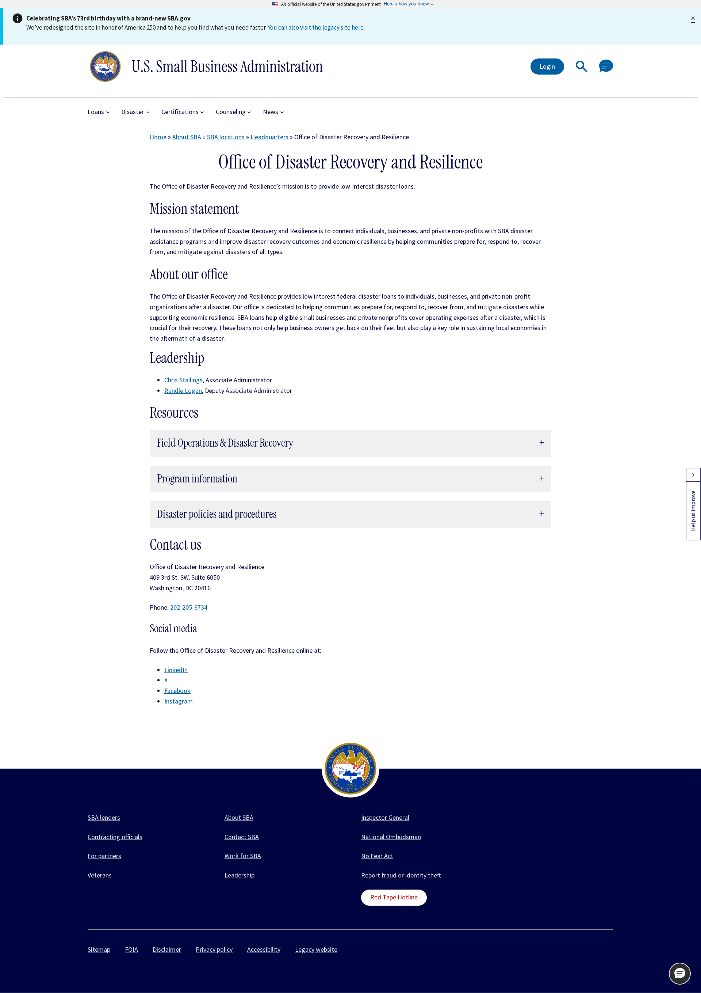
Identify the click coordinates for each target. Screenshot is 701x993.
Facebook (177, 690)
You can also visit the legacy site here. (316, 27)
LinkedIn (176, 670)
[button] (581, 66)
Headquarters (269, 137)
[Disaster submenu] (148, 112)
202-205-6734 (188, 607)
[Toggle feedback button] (693, 475)
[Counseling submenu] (249, 112)
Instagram (178, 701)
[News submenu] (282, 112)
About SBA (186, 137)
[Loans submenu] (108, 112)
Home (158, 137)
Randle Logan (183, 390)
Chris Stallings (183, 380)
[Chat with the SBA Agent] (606, 66)
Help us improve (693, 510)
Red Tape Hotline (394, 897)
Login (547, 66)
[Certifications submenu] (202, 112)
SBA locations (226, 137)
